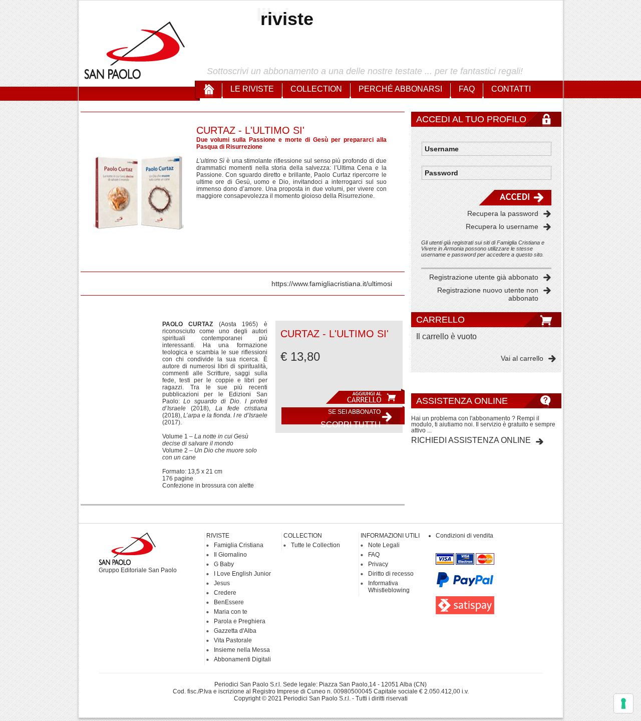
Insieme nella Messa (242, 649)
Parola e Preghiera (239, 621)
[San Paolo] (135, 77)
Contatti (511, 89)
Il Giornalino (230, 554)
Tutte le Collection (315, 545)
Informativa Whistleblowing (389, 587)
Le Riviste (252, 89)
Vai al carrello (522, 358)
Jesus (222, 583)
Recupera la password (502, 213)
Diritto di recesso (391, 573)
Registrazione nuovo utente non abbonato (487, 294)
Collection (316, 89)
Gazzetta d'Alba (235, 630)
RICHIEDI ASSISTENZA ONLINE (471, 440)
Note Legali (384, 545)
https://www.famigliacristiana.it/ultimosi (331, 284)
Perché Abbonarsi (400, 89)
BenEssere (229, 602)
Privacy (378, 564)
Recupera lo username (502, 226)
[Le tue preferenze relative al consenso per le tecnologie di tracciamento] (623, 703)
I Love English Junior (242, 573)
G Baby (224, 564)
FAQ (467, 89)
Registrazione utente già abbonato (483, 277)
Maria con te (230, 611)
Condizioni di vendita (464, 535)
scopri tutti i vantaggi (350, 418)
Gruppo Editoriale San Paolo (138, 570)
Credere (225, 592)
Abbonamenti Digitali (242, 659)
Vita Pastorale (233, 640)
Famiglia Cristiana (238, 545)
